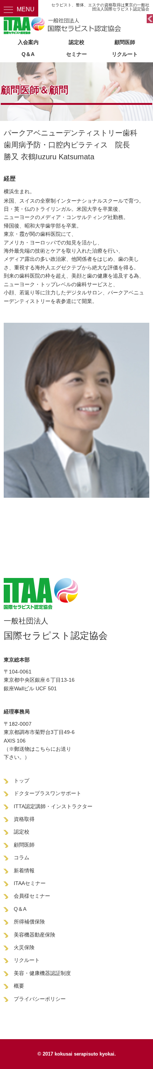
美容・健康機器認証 (37, 973)
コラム (21, 857)
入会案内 (28, 42)
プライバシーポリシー (40, 999)
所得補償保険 (29, 922)
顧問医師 (124, 42)
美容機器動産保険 (34, 935)
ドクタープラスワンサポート (47, 793)
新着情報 (24, 870)
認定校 (76, 42)
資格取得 (24, 819)
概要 (19, 986)
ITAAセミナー (30, 883)
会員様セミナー (32, 896)
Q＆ (18, 909)
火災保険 (24, 947)
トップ (21, 781)
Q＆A (28, 54)
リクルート (125, 54)
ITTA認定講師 (30, 806)
